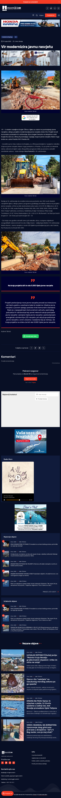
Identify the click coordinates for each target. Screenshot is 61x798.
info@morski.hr (11, 772)
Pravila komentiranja (7, 361)
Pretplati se (50, 15)
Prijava (41, 15)
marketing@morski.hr (13, 779)
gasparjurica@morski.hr (16, 776)
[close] (59, 2)
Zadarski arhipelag (7, 37)
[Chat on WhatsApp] (30, 336)
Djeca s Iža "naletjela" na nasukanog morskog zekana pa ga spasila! (41, 681)
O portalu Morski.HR (37, 755)
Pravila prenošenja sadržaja (39, 764)
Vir (15, 37)
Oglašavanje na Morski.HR (39, 758)
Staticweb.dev (42, 795)
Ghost (35, 795)
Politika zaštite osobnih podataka (41, 761)
